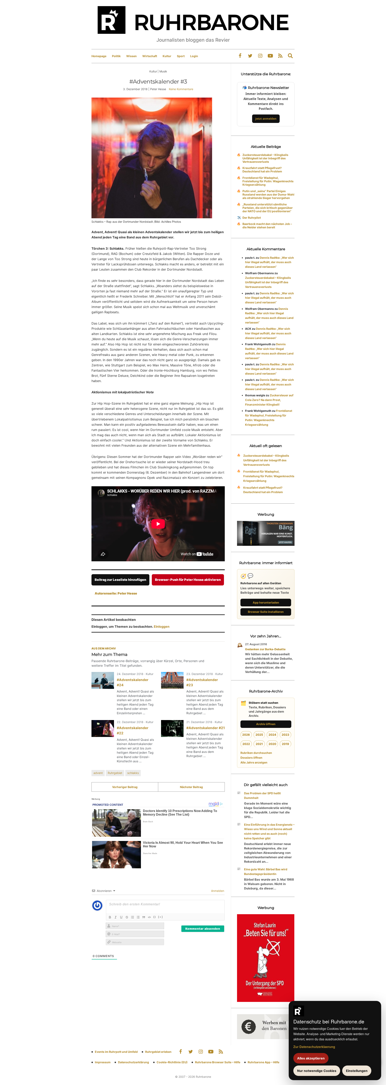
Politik (116, 56)
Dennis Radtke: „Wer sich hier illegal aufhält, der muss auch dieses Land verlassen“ (269, 262)
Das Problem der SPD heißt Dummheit (262, 795)
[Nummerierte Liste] (132, 917)
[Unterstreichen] (121, 917)
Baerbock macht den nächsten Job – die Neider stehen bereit (267, 225)
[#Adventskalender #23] (172, 680)
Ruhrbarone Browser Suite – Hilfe (217, 1062)
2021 (259, 744)
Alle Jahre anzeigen (253, 762)
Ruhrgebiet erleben (158, 1051)
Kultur (167, 56)
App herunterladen (266, 602)
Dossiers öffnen (251, 757)
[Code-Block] (149, 917)
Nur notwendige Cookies (316, 1071)
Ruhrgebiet (115, 773)
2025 (259, 734)
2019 (285, 744)
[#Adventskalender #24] (102, 680)
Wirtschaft (149, 56)
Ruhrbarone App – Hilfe (263, 1062)
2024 (272, 734)
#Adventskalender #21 (205, 728)
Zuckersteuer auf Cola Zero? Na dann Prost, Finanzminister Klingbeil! (269, 400)
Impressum (103, 1062)
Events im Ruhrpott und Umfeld (116, 1051)
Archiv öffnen (265, 724)
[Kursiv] (115, 917)
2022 (246, 744)
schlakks (133, 773)
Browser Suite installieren (266, 611)
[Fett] (110, 917)
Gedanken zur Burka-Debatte (265, 649)
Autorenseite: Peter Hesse (116, 593)
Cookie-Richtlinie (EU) (172, 1062)
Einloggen (161, 626)
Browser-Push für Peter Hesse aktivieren (188, 580)
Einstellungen (357, 1071)
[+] (160, 916)
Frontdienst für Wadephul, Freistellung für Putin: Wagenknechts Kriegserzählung (268, 181)
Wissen (131, 56)
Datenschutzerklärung (133, 1062)
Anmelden (217, 890)
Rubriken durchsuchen (256, 752)
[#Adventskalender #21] (172, 728)
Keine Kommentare (181, 89)
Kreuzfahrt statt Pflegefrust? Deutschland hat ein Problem (262, 169)
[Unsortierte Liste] (138, 917)
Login (194, 56)
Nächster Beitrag (191, 787)
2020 (272, 744)
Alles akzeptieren (311, 1058)
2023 (285, 734)
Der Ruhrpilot (251, 217)
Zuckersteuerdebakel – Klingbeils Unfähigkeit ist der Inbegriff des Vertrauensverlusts (265, 158)
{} (154, 916)
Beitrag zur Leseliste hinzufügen (120, 580)
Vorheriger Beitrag (125, 787)
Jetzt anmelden (265, 119)
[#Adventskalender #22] (102, 728)
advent (98, 773)
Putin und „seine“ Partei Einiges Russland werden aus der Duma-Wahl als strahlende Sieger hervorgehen (268, 194)
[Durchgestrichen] (127, 917)
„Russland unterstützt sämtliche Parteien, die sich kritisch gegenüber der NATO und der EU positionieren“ (267, 208)
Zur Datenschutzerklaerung (314, 1046)
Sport (181, 56)
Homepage (98, 56)
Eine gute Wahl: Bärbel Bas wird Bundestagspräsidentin (265, 872)
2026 (246, 734)
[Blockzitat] (144, 917)
